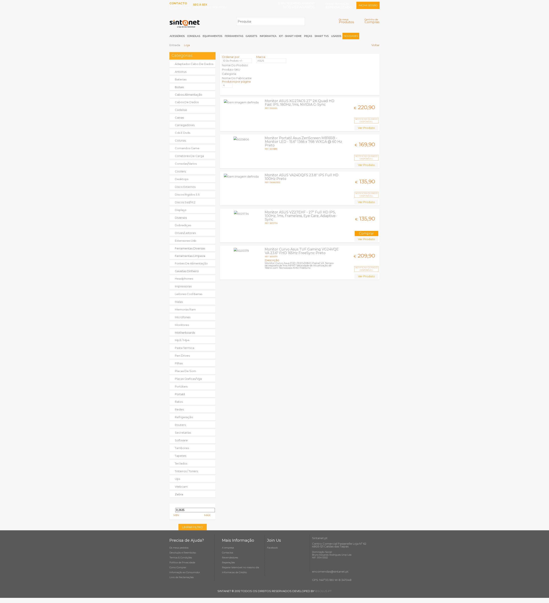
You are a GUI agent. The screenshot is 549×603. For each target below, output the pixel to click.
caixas (179, 117)
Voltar (375, 45)
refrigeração (184, 417)
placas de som (185, 371)
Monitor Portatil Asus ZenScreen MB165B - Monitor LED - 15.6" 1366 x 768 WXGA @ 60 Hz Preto (303, 141)
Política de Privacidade (182, 562)
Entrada (174, 45)
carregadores (185, 125)
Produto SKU (231, 69)
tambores (182, 448)
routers (180, 425)
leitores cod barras (188, 294)
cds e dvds (182, 132)
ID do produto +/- (232, 60)
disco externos (185, 186)
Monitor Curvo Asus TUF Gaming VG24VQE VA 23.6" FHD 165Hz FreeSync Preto (302, 251)
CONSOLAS (193, 36)
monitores (182, 325)
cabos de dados (187, 102)
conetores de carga (189, 156)
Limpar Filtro (192, 527)
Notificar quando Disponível (366, 120)
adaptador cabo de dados (194, 64)
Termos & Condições (180, 557)
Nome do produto (235, 65)
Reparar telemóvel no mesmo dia (240, 567)
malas (179, 301)
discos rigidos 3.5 (187, 194)
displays (180, 210)
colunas (180, 140)
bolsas (179, 87)
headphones (184, 278)
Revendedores (230, 557)
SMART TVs (322, 36)
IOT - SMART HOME (290, 36)
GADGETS (251, 36)
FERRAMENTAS (234, 36)
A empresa (228, 547)
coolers (180, 171)
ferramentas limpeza (190, 256)
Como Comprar (177, 567)
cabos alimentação (188, 94)
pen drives (182, 355)
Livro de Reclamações (181, 577)
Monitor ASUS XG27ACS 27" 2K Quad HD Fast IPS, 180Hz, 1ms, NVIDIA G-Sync (299, 103)
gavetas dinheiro (187, 271)
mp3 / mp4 (182, 340)
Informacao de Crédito (234, 572)
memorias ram (185, 309)
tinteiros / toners (186, 471)
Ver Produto (366, 128)
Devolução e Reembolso (182, 552)
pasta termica (184, 348)
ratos (179, 401)
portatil (180, 394)
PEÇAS (308, 36)
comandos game (187, 148)
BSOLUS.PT (323, 591)
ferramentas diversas (190, 248)
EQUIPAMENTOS (212, 36)
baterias (180, 79)
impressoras (183, 286)
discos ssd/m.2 (185, 202)
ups (177, 479)
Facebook (272, 547)
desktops (181, 179)
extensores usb (185, 240)
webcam (181, 486)
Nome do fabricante (237, 78)
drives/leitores (185, 233)
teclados (181, 463)
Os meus (346, 21)
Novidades (351, 36)
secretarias (183, 432)
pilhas (179, 363)
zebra (179, 494)
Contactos (227, 552)
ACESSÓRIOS (177, 36)
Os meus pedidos (179, 547)
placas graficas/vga (188, 378)
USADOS (336, 36)
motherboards (185, 332)
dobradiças (183, 225)
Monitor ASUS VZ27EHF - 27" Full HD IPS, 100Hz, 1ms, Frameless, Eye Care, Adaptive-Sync (301, 216)
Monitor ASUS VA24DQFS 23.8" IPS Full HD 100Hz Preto (301, 177)
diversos (181, 217)
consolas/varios (186, 163)
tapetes (180, 455)
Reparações (228, 562)
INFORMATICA (268, 36)
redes (179, 409)
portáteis (181, 386)
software (181, 440)
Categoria (229, 73)
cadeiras (181, 110)
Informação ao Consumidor (184, 572)
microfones (182, 317)
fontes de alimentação (191, 263)
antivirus (180, 71)
